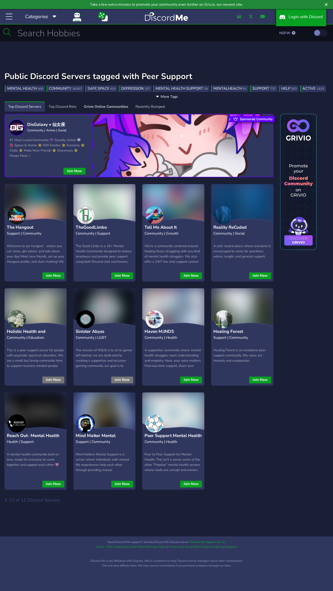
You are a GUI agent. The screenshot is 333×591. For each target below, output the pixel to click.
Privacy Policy (157, 547)
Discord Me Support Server (208, 542)
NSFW (285, 33)
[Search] (7, 32)
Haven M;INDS (159, 331)
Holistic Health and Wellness (26, 335)
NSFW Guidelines (204, 547)
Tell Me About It (161, 227)
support (264, 88)
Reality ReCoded (230, 227)
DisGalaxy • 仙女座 (46, 124)
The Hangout (20, 227)
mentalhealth (230, 88)
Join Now (74, 170)
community (65, 88)
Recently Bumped (150, 106)
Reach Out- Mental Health (33, 436)
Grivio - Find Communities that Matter (121, 547)
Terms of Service (179, 547)
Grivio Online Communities (106, 106)
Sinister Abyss (90, 331)
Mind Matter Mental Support (96, 439)
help (289, 88)
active (313, 88)
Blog (221, 547)
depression (135, 88)
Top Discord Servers (24, 106)
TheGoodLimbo (91, 227)
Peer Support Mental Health (173, 436)
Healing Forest (228, 331)
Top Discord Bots (62, 106)
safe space (102, 88)
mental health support (182, 88)
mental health (25, 88)
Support (231, 547)
